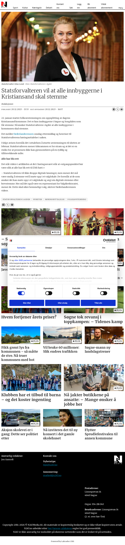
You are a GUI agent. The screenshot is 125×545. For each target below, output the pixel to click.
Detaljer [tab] (48, 248)
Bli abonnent (92, 6)
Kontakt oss (60, 6)
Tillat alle (98, 303)
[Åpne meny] (121, 4)
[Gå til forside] (4, 5)
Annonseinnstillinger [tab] (76, 248)
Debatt (49, 7)
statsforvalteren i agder (16, 199)
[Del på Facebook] (114, 109)
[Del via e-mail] (121, 109)
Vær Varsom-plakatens (60, 528)
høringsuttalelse (55, 199)
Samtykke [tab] (21, 248)
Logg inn (79, 6)
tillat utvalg (62, 303)
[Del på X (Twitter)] (118, 109)
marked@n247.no (52, 475)
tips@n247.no (50, 465)
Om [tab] (103, 248)
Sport (15, 7)
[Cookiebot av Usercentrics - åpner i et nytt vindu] (105, 241)
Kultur (25, 7)
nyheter (37, 199)
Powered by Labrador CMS (62, 541)
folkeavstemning (77, 199)
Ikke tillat (27, 303)
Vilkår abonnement (106, 6)
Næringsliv (37, 7)
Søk (71, 7)
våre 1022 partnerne (23, 260)
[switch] (48, 293)
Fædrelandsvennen (24, 134)
